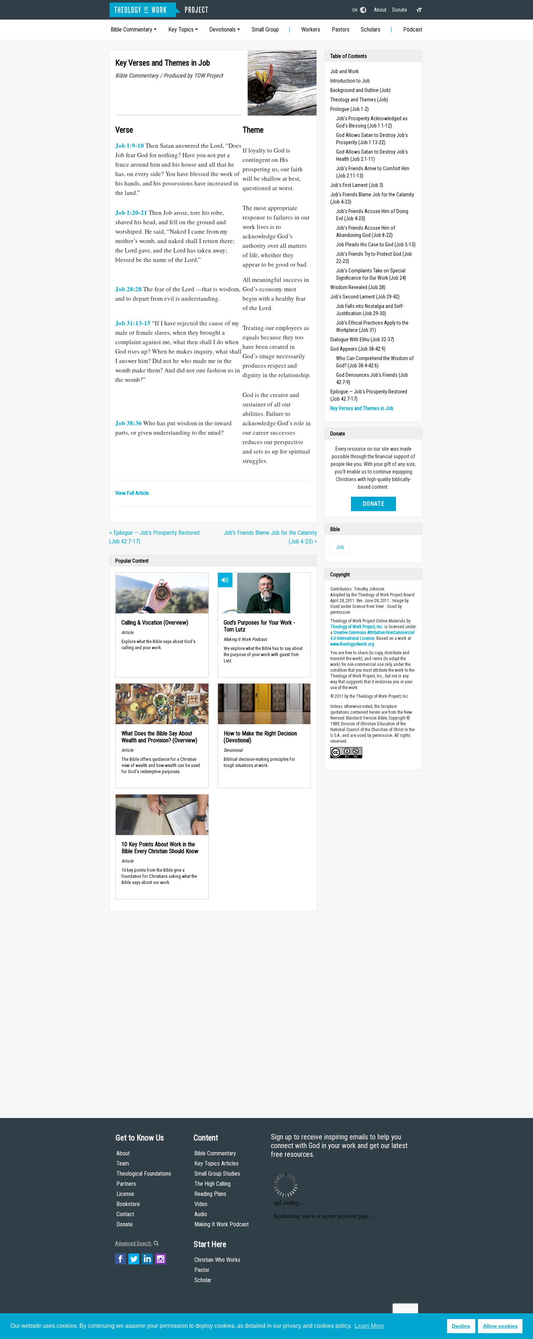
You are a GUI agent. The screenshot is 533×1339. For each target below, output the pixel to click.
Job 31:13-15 (132, 323)
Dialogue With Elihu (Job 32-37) (362, 339)
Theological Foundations (143, 1173)
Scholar (202, 1280)
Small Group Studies (217, 1173)
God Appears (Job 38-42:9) (357, 349)
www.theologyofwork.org (352, 644)
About (380, 10)
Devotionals (222, 29)
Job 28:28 (128, 288)
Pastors (341, 29)
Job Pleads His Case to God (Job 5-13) (376, 244)
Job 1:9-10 (129, 145)
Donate (399, 10)
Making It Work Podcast (221, 1224)
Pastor (202, 1270)
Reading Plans (210, 1193)
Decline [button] (461, 1326)
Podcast (412, 29)
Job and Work (344, 71)
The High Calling (212, 1183)
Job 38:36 (128, 422)
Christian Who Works (217, 1259)
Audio (200, 1214)
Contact (125, 1214)
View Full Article (132, 493)
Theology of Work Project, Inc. (356, 626)
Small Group (265, 29)
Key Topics (181, 29)
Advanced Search (133, 1243)
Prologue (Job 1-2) (349, 109)
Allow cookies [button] (500, 1326)
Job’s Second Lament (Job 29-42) (365, 297)
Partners (126, 1183)
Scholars (370, 29)
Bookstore (128, 1204)
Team (122, 1163)
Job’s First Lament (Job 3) (356, 185)
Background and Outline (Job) (360, 90)
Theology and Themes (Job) (359, 100)
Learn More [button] (369, 1326)
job (340, 547)
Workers (310, 29)
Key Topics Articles (216, 1163)
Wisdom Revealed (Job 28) (357, 287)
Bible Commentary (131, 29)
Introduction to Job (350, 81)
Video (200, 1204)
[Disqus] (213, 1007)
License (125, 1193)
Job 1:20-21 (131, 212)
